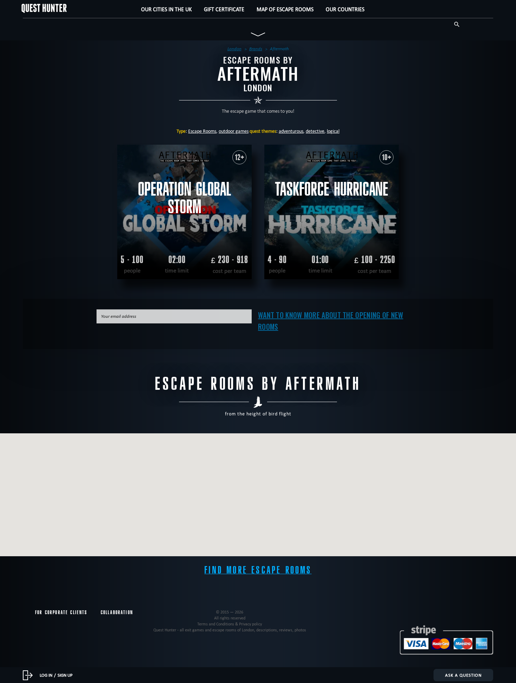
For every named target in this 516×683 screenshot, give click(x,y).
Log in (46, 675)
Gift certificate (224, 9)
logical (333, 131)
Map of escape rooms (285, 9)
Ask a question (463, 675)
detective (315, 131)
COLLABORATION (117, 612)
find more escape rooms (257, 570)
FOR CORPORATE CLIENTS (61, 612)
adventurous (291, 131)
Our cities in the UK (166, 9)
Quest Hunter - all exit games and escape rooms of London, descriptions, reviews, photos (229, 629)
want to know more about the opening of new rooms (330, 321)
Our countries (345, 9)
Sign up (65, 675)
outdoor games (234, 131)
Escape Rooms (202, 131)
